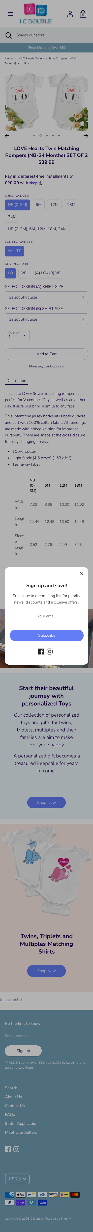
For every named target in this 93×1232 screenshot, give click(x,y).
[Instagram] (50, 651)
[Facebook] (41, 651)
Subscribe (46, 635)
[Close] (81, 573)
